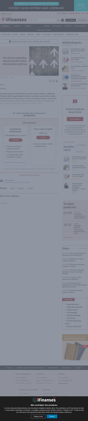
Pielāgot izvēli (38, 416)
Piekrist (52, 416)
